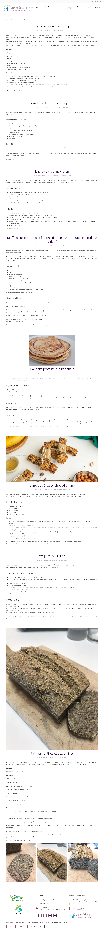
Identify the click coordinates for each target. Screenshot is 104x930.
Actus (90, 8)
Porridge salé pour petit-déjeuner (52, 103)
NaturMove (9, 327)
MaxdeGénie (16, 228)
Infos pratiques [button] (79, 8)
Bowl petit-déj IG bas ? (52, 556)
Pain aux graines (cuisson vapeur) (52, 26)
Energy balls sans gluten (52, 171)
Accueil (38, 8)
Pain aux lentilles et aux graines (52, 753)
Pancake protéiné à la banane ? (52, 369)
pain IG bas (83, 616)
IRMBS (9, 429)
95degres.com (10, 93)
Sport (69, 175)
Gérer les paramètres (36, 926)
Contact (97, 8)
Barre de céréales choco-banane (52, 485)
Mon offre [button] (56, 8)
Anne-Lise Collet (45, 30)
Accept (11, 926)
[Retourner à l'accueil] (19, 8)
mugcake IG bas (91, 616)
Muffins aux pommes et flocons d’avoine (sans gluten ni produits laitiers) (52, 239)
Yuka (8, 546)
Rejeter (21, 926)
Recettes (65, 30)
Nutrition (62, 107)
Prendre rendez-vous (78, 908)
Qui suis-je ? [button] (47, 8)
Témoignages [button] (68, 8)
